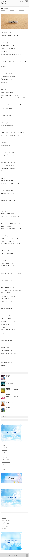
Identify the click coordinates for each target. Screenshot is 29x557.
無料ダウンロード (5, 526)
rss (23, 1)
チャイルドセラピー (5, 447)
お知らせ (3, 445)
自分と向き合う (4, 469)
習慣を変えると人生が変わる (12, 389)
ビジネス (3, 452)
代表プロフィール (6, 523)
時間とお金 (4, 466)
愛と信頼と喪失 (9, 402)
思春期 (3, 464)
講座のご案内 (4, 518)
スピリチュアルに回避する (21, 419)
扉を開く (8, 409)
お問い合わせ (4, 528)
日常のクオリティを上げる (12, 396)
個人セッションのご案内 (6, 520)
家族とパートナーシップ (6, 462)
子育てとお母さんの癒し (6, 459)
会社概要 (3, 522)
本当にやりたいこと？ (11, 383)
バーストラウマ (4, 450)
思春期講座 (5, 416)
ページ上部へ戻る (27, 555)
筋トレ (7, 376)
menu (27, 1)
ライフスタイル (4, 457)
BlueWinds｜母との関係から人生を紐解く (6, 3)
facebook (21, 1)
